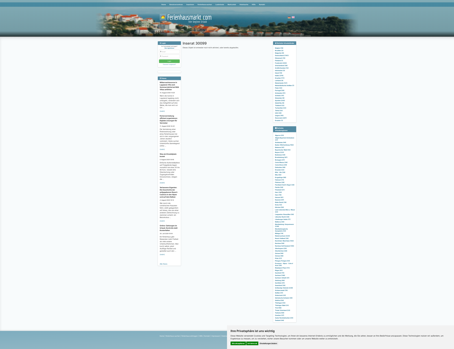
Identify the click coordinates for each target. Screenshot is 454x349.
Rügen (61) (279, 270)
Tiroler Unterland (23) (282, 310)
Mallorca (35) (279, 222)
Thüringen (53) (280, 303)
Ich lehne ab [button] (252, 343)
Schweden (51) (280, 93)
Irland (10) (278, 73)
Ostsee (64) (279, 253)
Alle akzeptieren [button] (238, 343)
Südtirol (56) (279, 300)
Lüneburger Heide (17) (282, 219)
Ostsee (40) (279, 256)
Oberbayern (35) (281, 248)
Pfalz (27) (278, 258)
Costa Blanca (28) (281, 162)
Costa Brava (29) (281, 165)
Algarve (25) (279, 135)
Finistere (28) (279, 182)
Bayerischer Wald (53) (282, 150)
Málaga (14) (279, 233)
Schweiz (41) (279, 95)
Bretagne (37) (280, 160)
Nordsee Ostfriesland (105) (284, 246)
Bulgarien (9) (279, 53)
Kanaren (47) (279, 200)
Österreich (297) (281, 118)
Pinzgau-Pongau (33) (282, 261)
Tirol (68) (278, 308)
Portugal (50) (279, 90)
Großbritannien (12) (282, 68)
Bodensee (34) (280, 155)
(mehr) (162, 111)
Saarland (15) (279, 273)
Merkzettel (232, 4)
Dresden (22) (279, 170)
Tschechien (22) (280, 108)
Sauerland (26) (280, 285)
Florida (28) (279, 187)
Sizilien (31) (279, 293)
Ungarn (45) (279, 115)
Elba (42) (278, 175)
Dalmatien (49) (280, 167)
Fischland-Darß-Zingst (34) (284, 185)
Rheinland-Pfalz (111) (282, 268)
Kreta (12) (278, 205)
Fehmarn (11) (279, 180)
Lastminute (219, 4)
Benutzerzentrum (176, 4)
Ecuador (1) (279, 120)
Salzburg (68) (280, 280)
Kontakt (262, 4)
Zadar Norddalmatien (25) (284, 318)
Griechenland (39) (281, 65)
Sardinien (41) (280, 283)
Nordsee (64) (279, 243)
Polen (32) (278, 88)
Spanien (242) (280, 100)
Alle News (163, 264)
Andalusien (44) (280, 142)
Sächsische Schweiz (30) (283, 298)
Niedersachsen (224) (282, 236)
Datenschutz (226, 336)
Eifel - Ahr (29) (280, 172)
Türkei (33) (279, 110)
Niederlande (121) (281, 83)
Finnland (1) (279, 60)
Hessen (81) (279, 197)
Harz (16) (278, 195)
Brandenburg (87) (281, 157)
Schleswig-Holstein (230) (284, 288)
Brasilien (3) (279, 50)
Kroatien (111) (279, 78)
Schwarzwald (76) (281, 290)
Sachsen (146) (280, 275)
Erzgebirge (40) (280, 177)
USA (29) (278, 113)
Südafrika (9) (279, 103)
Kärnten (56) (279, 207)
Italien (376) (279, 75)
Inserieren (190, 4)
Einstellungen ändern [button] (268, 343)
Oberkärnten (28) (281, 251)
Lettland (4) (279, 80)
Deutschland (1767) (282, 55)
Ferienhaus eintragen (189, 336)
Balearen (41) (279, 147)
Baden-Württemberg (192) (284, 145)
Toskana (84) (279, 313)
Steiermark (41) (280, 295)
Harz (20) (278, 192)
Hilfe (253, 4)
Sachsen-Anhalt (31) (282, 278)
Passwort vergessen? (169, 64)
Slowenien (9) (279, 98)
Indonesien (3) (280, 70)
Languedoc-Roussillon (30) (284, 214)
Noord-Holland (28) (282, 238)
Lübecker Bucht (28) (282, 217)
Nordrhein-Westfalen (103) (284, 241)
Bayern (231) (279, 152)
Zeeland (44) (279, 320)
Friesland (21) (280, 190)
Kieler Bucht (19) (280, 202)
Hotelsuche (244, 4)
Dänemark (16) (280, 58)
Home (163, 4)
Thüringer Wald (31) (282, 305)
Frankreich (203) (281, 63)
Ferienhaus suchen (205, 4)
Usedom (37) (279, 315)
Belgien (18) (279, 48)
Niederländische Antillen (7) (284, 85)
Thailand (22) (279, 105)
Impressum (216, 336)
